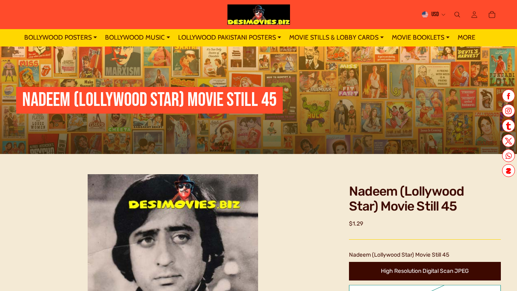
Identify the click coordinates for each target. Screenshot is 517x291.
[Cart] (492, 14)
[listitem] (466, 37)
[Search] (457, 14)
